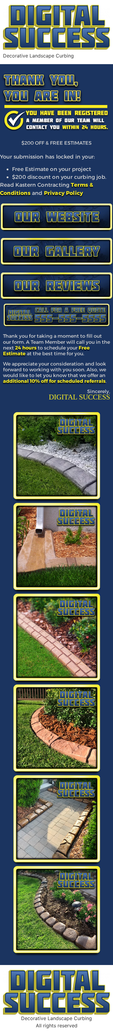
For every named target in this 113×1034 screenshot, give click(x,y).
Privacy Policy (63, 193)
